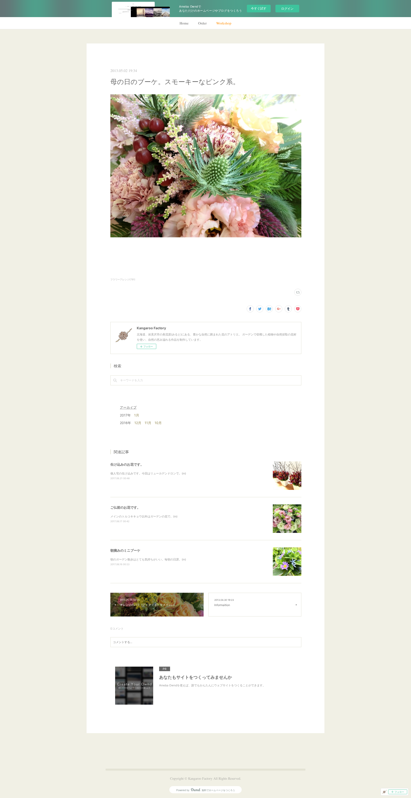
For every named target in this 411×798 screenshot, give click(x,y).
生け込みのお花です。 (127, 464)
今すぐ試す (258, 8)
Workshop (223, 23)
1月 (136, 415)
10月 (158, 423)
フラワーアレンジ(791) (122, 279)
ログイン (287, 8)
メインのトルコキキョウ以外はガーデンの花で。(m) (143, 516)
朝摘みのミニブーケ (125, 550)
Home (184, 23)
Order (202, 23)
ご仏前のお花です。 (125, 507)
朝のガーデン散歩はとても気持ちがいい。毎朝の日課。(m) (148, 559)
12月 (137, 423)
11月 (148, 423)
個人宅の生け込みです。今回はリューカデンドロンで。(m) (148, 473)
